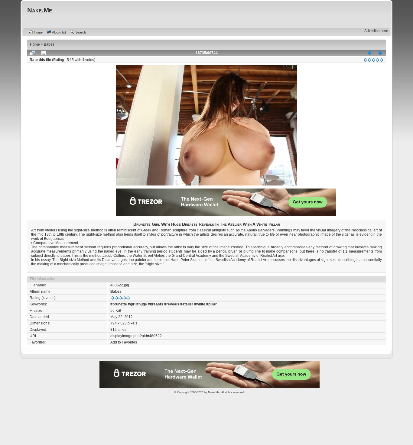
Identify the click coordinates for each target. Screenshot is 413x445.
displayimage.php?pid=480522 (136, 336)
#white (199, 304)
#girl (131, 304)
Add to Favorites (123, 342)
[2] (370, 60)
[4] (377, 60)
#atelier (186, 304)
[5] (381, 60)
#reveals (171, 304)
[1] (366, 60)
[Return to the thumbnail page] (32, 53)
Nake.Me (214, 392)
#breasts (155, 304)
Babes (116, 291)
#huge (141, 304)
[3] (374, 60)
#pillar (211, 304)
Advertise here (376, 31)
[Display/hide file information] (43, 53)
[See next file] (380, 53)
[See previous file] (369, 53)
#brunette (118, 304)
